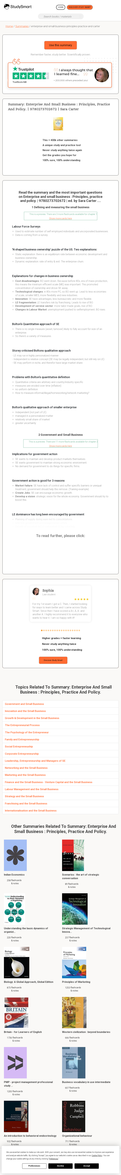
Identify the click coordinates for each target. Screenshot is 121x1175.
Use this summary (60, 45)
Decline (60, 1166)
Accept (86, 1166)
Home (9, 26)
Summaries (22, 26)
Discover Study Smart (80, 7)
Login (60, 7)
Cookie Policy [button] (97, 1155)
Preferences (34, 1166)
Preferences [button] (53, 1159)
